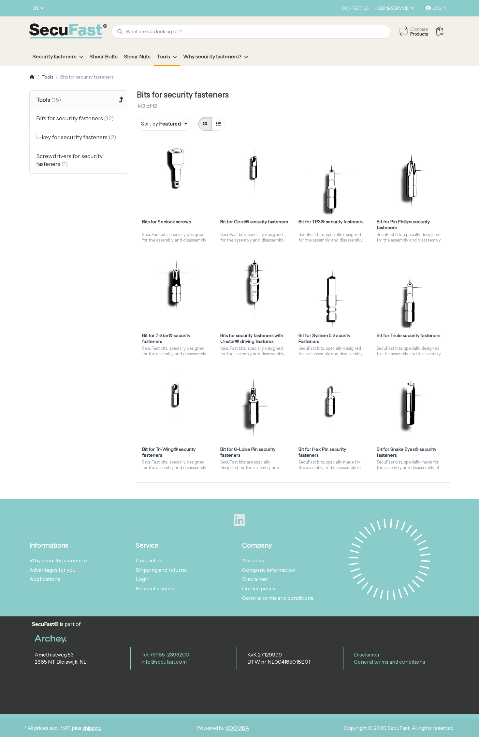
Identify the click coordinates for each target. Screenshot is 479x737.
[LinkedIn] (239, 520)
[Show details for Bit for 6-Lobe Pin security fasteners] (254, 408)
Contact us (355, 8)
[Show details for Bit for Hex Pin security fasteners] (332, 408)
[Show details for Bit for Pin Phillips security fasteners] (410, 180)
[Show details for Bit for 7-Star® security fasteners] (176, 294)
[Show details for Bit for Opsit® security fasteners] (254, 180)
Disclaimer (367, 654)
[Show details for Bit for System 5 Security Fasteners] (332, 294)
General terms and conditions (389, 661)
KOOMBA (237, 728)
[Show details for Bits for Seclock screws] (176, 180)
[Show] (205, 124)
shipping (92, 728)
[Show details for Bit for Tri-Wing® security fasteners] (176, 408)
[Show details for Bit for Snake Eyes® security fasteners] (410, 408)
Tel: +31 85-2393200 (165, 654)
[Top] (32, 77)
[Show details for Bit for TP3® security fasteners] (332, 180)
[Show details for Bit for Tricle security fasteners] (410, 294)
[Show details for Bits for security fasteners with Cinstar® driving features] (254, 294)
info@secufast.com (164, 661)
